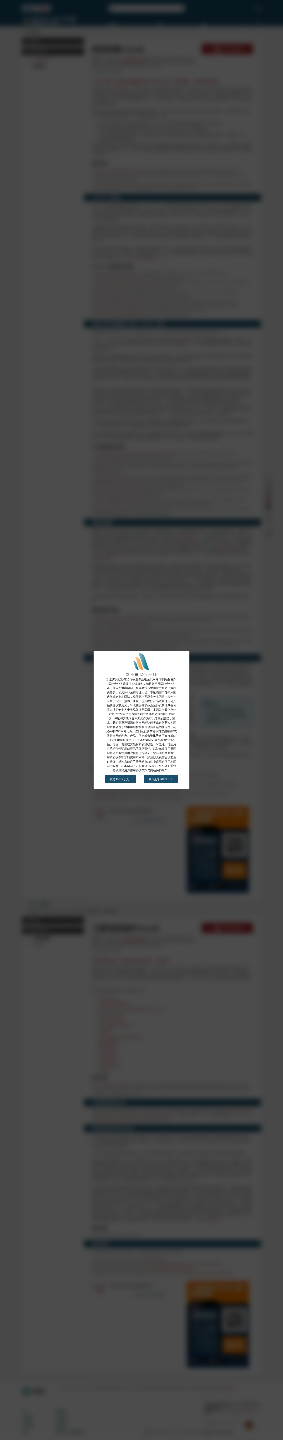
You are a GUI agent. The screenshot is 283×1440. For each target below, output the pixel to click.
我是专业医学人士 (120, 779)
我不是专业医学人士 (161, 779)
